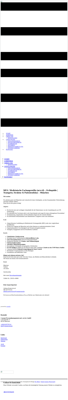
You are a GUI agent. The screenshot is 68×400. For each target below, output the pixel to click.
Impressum (4, 338)
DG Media (37, 381)
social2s (8, 306)
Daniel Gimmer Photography (48, 381)
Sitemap (3, 341)
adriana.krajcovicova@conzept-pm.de (14, 291)
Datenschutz (4, 339)
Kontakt (3, 346)
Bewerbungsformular (15, 275)
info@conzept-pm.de (6, 326)
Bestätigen (8, 392)
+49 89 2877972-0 (6, 324)
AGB (2, 344)
